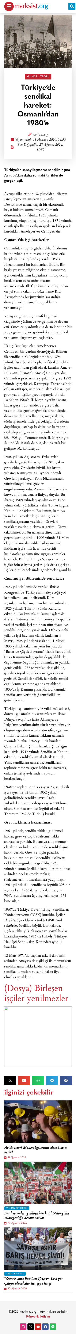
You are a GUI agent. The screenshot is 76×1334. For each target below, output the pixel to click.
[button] (71, 6)
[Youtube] (38, 1326)
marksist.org (40, 135)
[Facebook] (45, 1326)
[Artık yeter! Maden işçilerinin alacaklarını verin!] (38, 1121)
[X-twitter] (30, 1326)
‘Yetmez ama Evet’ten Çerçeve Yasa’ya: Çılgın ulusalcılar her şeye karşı (33, 1281)
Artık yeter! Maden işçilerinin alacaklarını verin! (35, 1150)
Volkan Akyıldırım (16, 1208)
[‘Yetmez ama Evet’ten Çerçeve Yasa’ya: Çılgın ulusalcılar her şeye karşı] (38, 1248)
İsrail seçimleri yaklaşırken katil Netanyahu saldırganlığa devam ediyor (36, 1215)
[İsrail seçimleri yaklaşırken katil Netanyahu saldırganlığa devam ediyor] (38, 1183)
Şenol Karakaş (15, 1274)
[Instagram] (23, 1326)
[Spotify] (53, 1326)
